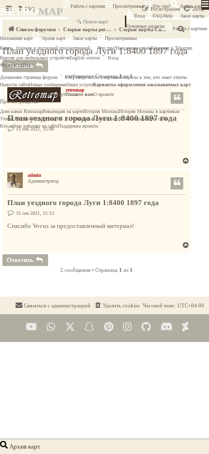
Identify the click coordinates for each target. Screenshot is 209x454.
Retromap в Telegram (171, 48)
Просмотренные (129, 6)
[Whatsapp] (51, 327)
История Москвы (101, 111)
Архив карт (190, 6)
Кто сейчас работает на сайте (29, 126)
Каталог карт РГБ (110, 118)
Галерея (137, 118)
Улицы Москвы (16, 118)
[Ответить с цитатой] (177, 183)
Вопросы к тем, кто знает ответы (153, 77)
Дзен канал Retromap (21, 111)
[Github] (146, 327)
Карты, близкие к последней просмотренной (45, 48)
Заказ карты (85, 38)
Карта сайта (156, 118)
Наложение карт (16, 38)
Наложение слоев (133, 48)
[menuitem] (116, 305)
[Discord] (166, 327)
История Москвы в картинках (149, 111)
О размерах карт (48, 94)
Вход (139, 16)
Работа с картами (87, 6)
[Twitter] (70, 327)
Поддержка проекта (78, 126)
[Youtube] (31, 327)
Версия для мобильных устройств (35, 57)
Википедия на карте (63, 111)
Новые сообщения (47, 84)
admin (34, 175)
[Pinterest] (109, 327)
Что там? (162, 6)
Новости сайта (14, 84)
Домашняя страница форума (28, 77)
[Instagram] (127, 327)
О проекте (103, 94)
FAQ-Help (163, 16)
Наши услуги (79, 84)
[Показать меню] (205, 5)
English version (85, 57)
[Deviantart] (185, 327)
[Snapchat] (89, 327)
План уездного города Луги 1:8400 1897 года (83, 203)
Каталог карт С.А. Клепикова (62, 118)
